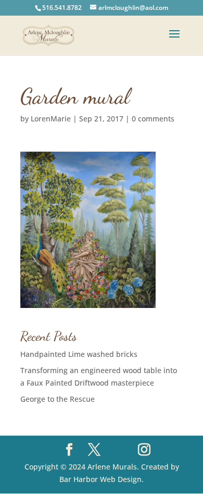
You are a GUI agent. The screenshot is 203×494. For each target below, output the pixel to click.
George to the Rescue (57, 399)
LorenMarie (51, 118)
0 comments (153, 118)
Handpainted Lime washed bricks (78, 354)
